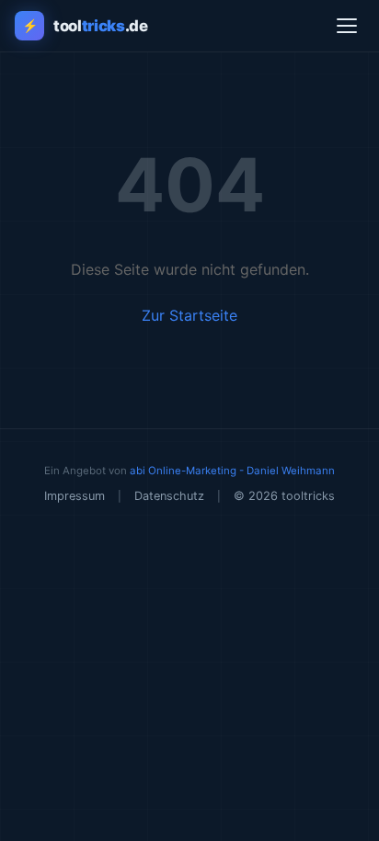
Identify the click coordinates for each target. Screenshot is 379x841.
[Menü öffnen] (346, 25)
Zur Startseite (189, 315)
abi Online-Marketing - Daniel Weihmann (232, 470)
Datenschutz (169, 496)
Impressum (74, 496)
